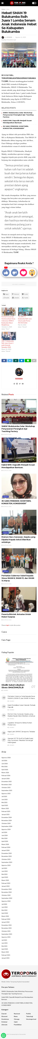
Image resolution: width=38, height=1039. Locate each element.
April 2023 (5, 877)
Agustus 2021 (6, 937)
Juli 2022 (4, 904)
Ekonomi (4, 1016)
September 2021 (7, 934)
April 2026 (5, 769)
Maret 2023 (5, 880)
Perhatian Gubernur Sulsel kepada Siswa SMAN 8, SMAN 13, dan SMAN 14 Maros (18, 578)
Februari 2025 (6, 811)
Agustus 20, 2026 (6, 545)
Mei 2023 (4, 874)
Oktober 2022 (6, 895)
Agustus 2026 (6, 757)
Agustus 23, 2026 (6, 470)
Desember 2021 (7, 925)
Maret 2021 (5, 952)
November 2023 (7, 856)
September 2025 (7, 790)
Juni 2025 (5, 799)
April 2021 (5, 949)
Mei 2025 (4, 802)
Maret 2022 (5, 916)
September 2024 (7, 826)
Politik (28, 1013)
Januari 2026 (6, 778)
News (8, 9)
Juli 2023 (4, 868)
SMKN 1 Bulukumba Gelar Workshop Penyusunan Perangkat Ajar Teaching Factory (18, 115)
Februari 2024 (6, 847)
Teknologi (29, 1016)
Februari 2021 (6, 955)
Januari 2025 (6, 814)
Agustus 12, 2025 (20, 37)
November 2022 (7, 892)
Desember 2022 (7, 889)
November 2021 (7, 928)
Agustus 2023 (6, 865)
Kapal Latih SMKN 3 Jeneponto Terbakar (21, 732)
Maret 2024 (5, 844)
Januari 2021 (6, 958)
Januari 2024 (6, 850)
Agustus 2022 (6, 901)
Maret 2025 (5, 808)
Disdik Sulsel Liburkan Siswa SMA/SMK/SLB (13, 686)
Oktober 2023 (6, 859)
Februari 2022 (6, 919)
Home (3, 9)
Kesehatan (5, 1019)
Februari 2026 (6, 775)
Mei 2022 (4, 910)
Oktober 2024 (6, 823)
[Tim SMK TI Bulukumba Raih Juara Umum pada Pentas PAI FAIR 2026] (25, 311)
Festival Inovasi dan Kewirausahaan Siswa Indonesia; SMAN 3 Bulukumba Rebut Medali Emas (8, 321)
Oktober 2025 (6, 787)
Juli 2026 (4, 760)
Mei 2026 (4, 766)
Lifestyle (4, 1024)
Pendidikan (17, 1024)
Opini (16, 1022)
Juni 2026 (5, 763)
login (7, 625)
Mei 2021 (4, 946)
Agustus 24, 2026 (6, 434)
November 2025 (7, 784)
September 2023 (7, 862)
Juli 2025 (4, 796)
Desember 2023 (7, 853)
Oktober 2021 (6, 931)
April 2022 (5, 913)
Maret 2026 (5, 772)
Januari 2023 (6, 886)
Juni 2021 (5, 943)
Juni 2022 (5, 907)
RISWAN (9, 37)
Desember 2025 (7, 781)
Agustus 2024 (6, 829)
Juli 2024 (4, 832)
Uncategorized (31, 1019)
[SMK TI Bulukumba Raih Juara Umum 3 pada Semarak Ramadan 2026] (9, 336)
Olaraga (16, 1019)
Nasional (17, 1013)
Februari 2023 (6, 883)
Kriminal (4, 1022)
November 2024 (7, 820)
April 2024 (5, 841)
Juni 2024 (5, 835)
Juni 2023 (5, 871)
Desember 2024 (7, 817)
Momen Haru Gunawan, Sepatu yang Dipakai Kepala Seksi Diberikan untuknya (18, 539)
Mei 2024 (4, 838)
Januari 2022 (6, 922)
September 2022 (7, 898)
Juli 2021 (4, 940)
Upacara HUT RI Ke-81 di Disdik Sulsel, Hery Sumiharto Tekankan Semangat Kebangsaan (20, 740)
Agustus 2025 (6, 793)
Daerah (5, 422)
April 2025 (5, 805)
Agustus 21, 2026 (6, 506)
